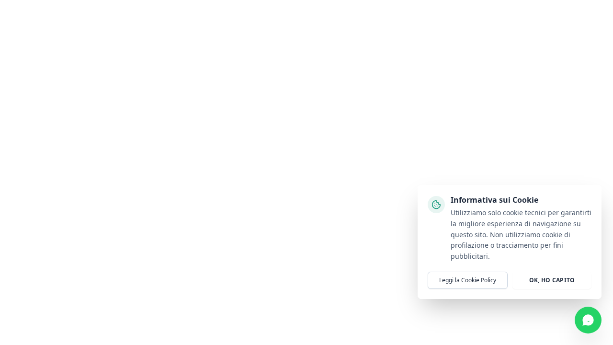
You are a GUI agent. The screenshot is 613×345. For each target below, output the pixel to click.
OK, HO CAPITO (552, 280)
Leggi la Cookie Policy (467, 280)
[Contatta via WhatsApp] (588, 320)
